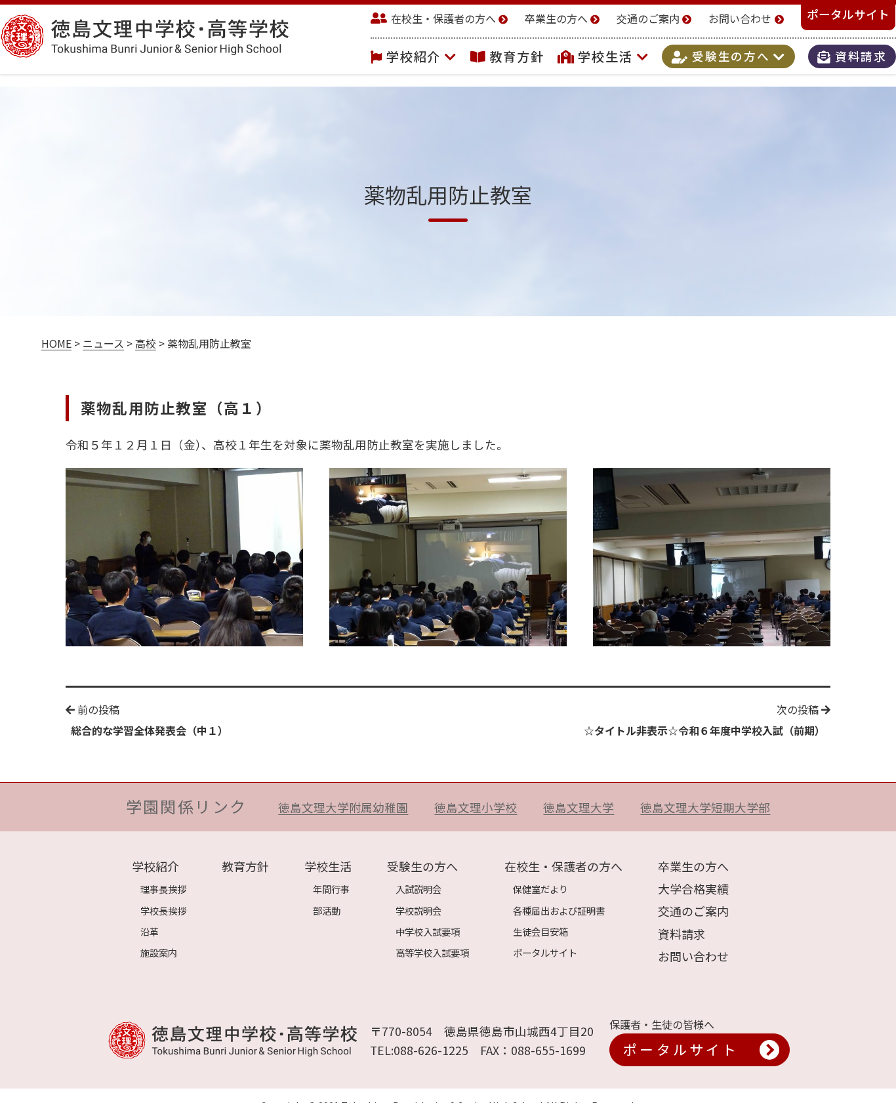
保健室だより (540, 889)
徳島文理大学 (578, 807)
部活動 (326, 910)
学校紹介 (415, 56)
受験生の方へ (730, 57)
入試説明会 (418, 889)
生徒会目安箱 (540, 931)
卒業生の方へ (556, 18)
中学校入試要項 (428, 931)
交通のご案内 (648, 18)
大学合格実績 (693, 888)
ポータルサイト (848, 14)
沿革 (149, 931)
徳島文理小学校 (475, 807)
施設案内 (158, 952)
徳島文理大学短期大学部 (705, 807)
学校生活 (607, 56)
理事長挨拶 (163, 889)
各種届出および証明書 (559, 910)
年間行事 (331, 889)
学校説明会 (418, 910)
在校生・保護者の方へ (443, 18)
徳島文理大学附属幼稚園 (343, 807)
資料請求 (859, 57)
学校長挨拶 (163, 910)
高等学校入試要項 (432, 952)
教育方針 (516, 56)
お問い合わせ (739, 18)
